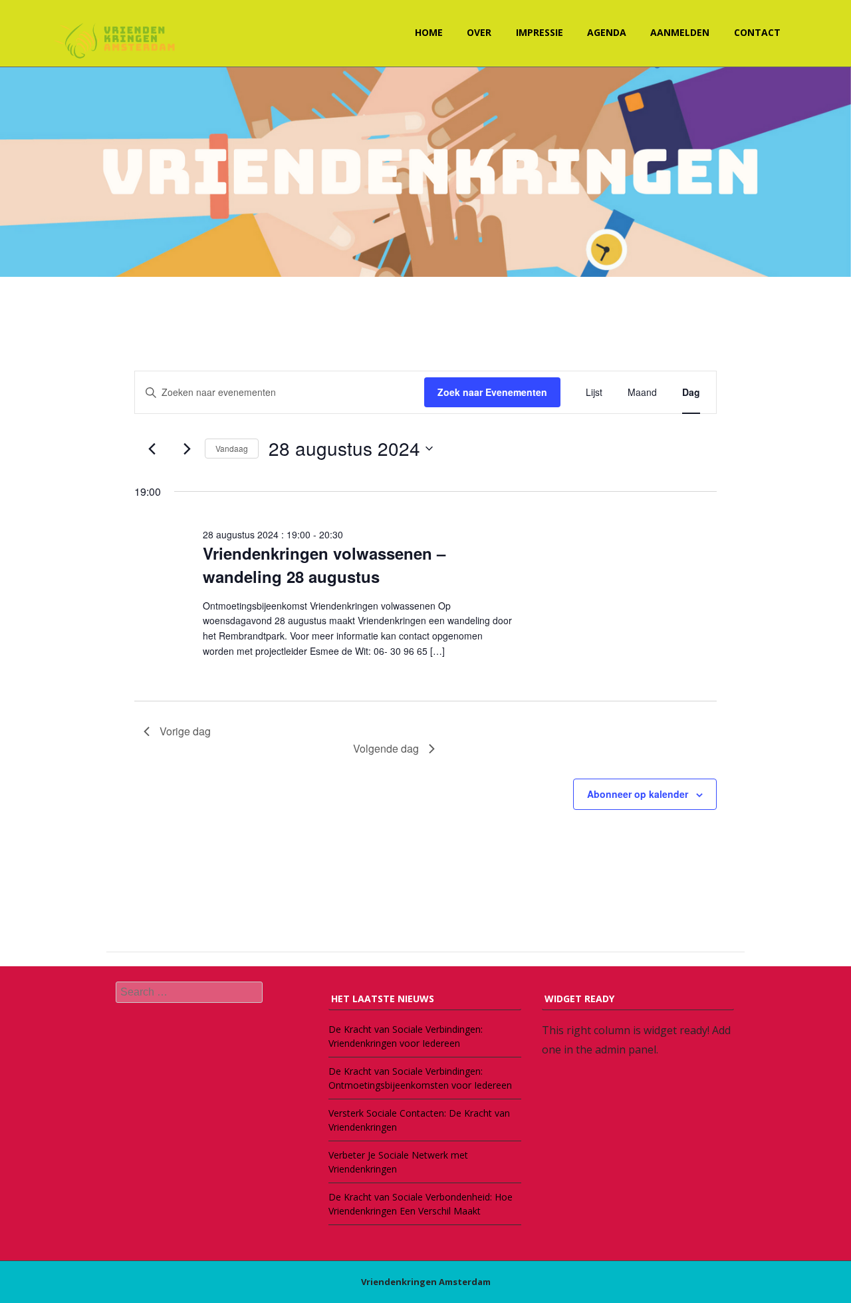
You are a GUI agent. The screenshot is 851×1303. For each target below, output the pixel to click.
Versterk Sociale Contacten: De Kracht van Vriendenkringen (419, 1120)
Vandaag (231, 448)
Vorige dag (185, 731)
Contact (757, 32)
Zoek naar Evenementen (492, 392)
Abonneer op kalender (637, 794)
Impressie (539, 32)
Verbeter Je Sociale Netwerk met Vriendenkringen (398, 1162)
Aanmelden (679, 32)
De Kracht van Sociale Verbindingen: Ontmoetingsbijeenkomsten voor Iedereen (420, 1078)
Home (429, 32)
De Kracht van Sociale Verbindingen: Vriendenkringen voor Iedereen (405, 1036)
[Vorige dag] (152, 449)
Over (479, 32)
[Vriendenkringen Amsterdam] (116, 39)
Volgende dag (386, 748)
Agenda (606, 32)
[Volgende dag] (187, 449)
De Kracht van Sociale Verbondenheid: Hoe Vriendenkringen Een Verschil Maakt (420, 1204)
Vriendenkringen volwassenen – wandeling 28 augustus (324, 564)
